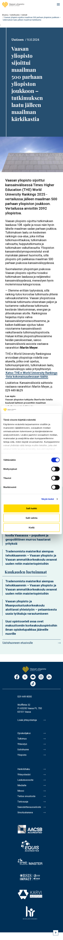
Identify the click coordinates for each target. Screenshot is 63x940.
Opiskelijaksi (24, 733)
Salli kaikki (31, 508)
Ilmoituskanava (25, 812)
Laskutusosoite (25, 780)
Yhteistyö (22, 744)
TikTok (33, 684)
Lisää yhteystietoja (27, 720)
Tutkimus (22, 738)
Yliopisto (22, 755)
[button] (31, 154)
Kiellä (31, 527)
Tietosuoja (22, 801)
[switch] (55, 469)
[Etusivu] (13, 4)
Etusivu (5, 15)
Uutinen (17, 39)
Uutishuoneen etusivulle (17, 643)
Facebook (16, 677)
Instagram (41, 677)
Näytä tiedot (47, 499)
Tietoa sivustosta (26, 796)
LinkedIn (49, 677)
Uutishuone (14, 15)
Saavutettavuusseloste (29, 807)
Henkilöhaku (23, 769)
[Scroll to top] (55, 932)
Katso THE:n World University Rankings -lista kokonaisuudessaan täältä (31, 374)
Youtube (33, 677)
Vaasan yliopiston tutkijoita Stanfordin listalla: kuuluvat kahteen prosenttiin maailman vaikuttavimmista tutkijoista (29, 403)
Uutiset (24, 15)
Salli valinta (31, 518)
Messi (20, 790)
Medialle (21, 785)
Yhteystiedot (23, 774)
